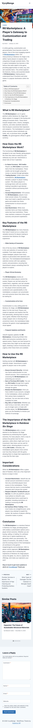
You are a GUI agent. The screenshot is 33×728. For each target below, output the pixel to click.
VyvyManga (13, 567)
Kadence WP (16, 723)
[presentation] (16, 612)
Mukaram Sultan (9, 630)
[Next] (28, 621)
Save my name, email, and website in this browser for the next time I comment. (16, 706)
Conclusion (8, 103)
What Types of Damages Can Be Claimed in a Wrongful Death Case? (25, 580)
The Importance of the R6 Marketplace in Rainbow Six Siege (16, 98)
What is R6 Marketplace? (11, 89)
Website (5, 701)
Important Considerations (12, 101)
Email (5, 693)
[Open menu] (29, 3)
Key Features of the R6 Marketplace (15, 93)
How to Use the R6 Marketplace (14, 95)
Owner (6, 43)
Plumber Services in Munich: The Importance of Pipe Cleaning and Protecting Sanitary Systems (8, 581)
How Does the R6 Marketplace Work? (16, 91)
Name (5, 686)
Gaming (5, 25)
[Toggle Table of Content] (27, 86)
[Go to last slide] (4, 621)
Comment (7, 663)
